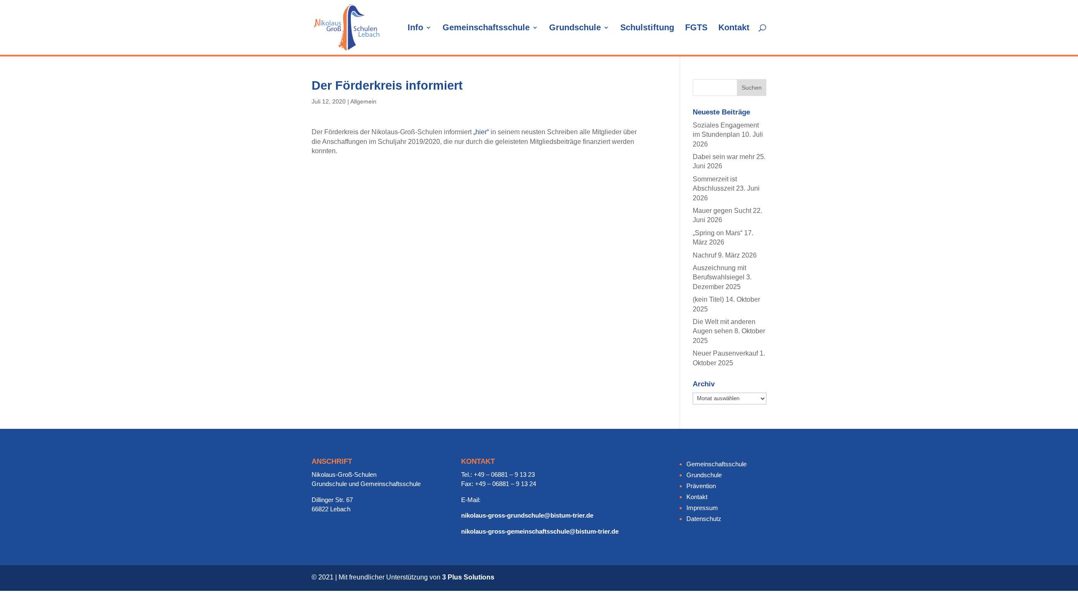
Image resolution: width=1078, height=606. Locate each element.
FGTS (696, 28)
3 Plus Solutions (468, 577)
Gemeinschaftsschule (486, 28)
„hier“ (481, 132)
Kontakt (734, 28)
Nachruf (704, 255)
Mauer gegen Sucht (722, 210)
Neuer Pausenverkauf (725, 353)
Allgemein (363, 101)
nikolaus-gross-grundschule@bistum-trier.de (527, 515)
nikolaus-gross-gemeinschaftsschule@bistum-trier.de (540, 531)
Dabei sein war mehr (724, 156)
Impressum (702, 507)
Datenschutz (703, 518)
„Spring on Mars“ (717, 233)
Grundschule (575, 28)
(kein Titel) (708, 299)
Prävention (701, 485)
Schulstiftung (647, 28)
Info (415, 28)
